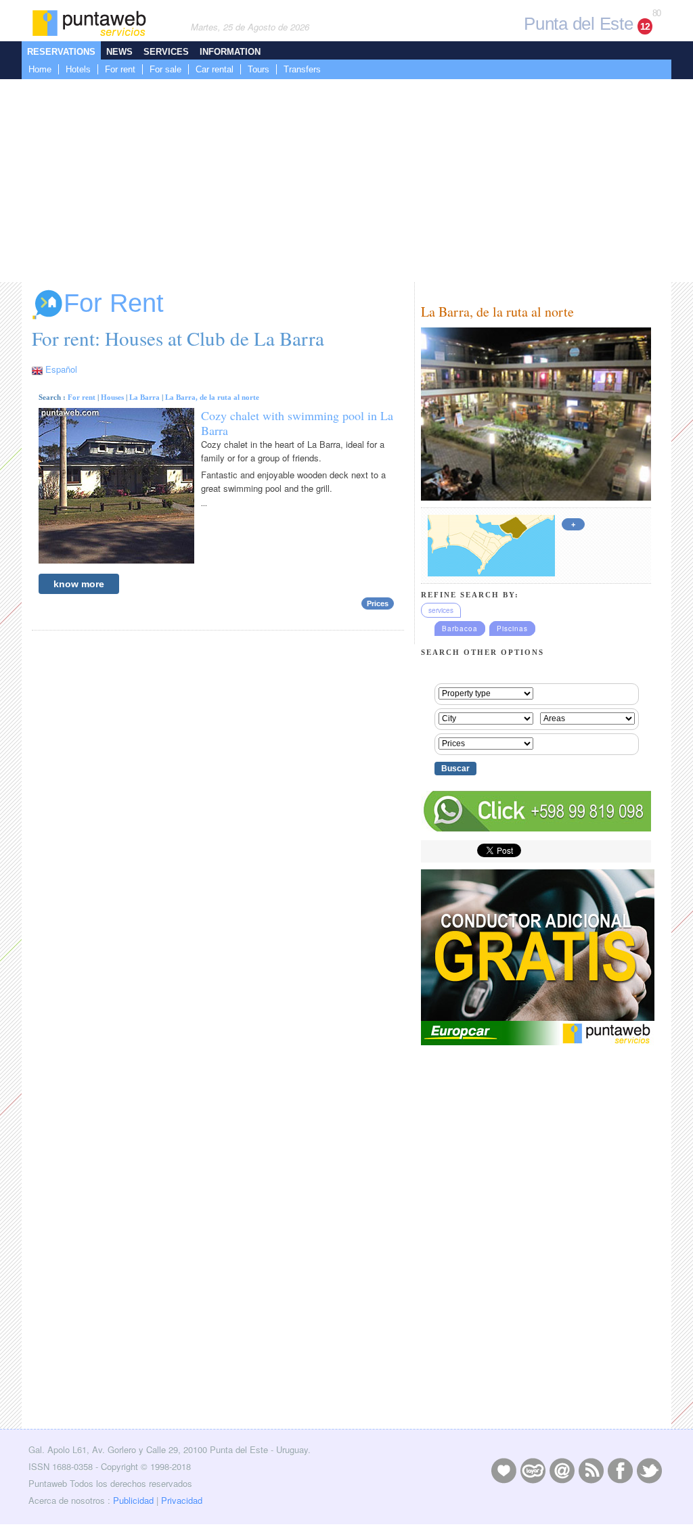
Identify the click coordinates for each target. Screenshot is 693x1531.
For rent (120, 69)
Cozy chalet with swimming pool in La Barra (297, 422)
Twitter (649, 1470)
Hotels (78, 69)
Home (39, 69)
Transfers (302, 69)
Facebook (619, 1470)
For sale (165, 69)
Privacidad (181, 1500)
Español (61, 369)
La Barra (144, 397)
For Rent (114, 303)
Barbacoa (460, 628)
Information (230, 52)
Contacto (561, 1470)
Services (166, 52)
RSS (590, 1470)
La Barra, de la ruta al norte (212, 397)
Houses (112, 397)
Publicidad (133, 1500)
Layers (532, 1470)
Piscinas (512, 628)
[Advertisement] (346, 180)
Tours (258, 69)
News (119, 52)
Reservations (61, 52)
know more (78, 583)
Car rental (214, 69)
